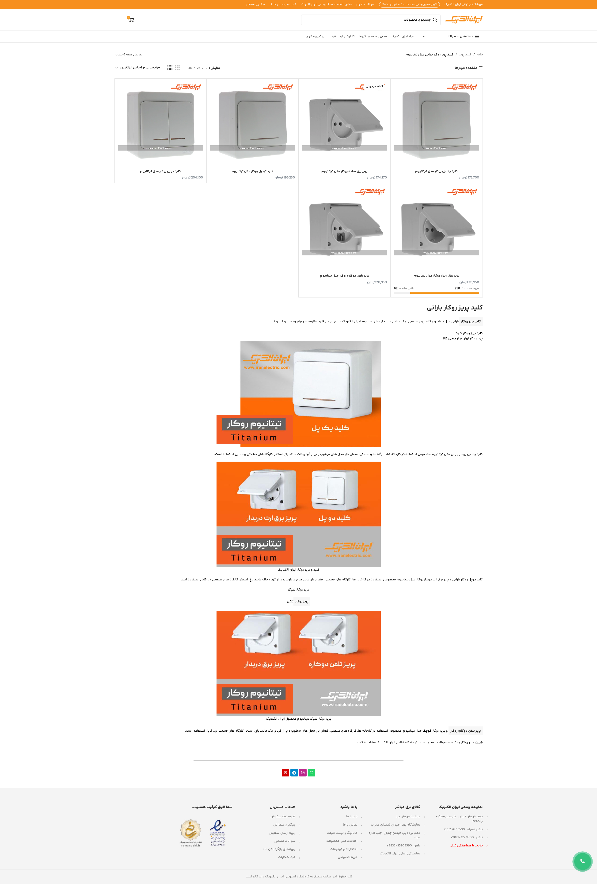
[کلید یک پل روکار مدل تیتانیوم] (436, 124)
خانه (480, 54)
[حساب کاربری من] (120, 20)
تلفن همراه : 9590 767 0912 (463, 829)
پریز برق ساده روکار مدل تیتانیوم (344, 171)
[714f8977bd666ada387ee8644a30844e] (285, 772)
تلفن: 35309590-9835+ (403, 845)
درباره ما (351, 816)
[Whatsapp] (311, 772)
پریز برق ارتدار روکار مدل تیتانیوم (436, 275)
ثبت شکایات (286, 857)
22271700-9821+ (462, 837)
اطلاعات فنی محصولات (341, 841)
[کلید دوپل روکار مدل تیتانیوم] (160, 124)
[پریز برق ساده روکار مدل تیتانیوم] (344, 124)
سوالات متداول (284, 841)
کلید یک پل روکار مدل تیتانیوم (436, 171)
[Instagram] (303, 772)
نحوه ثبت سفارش (282, 816)
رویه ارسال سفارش (282, 833)
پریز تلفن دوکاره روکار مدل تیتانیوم (344, 275)
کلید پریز (465, 54)
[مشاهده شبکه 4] (169, 68)
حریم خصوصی (347, 857)
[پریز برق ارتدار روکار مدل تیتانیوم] (436, 229)
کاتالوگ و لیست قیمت (342, 833)
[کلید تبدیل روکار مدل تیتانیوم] (252, 124)
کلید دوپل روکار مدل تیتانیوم (160, 171)
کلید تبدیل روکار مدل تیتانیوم (252, 171)
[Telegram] (294, 772)
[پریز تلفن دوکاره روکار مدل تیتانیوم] (344, 229)
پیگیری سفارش (284, 824)
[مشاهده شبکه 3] (177, 68)
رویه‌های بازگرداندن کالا (279, 849)
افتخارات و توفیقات (343, 849)
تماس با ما (350, 824)
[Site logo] (464, 20)
